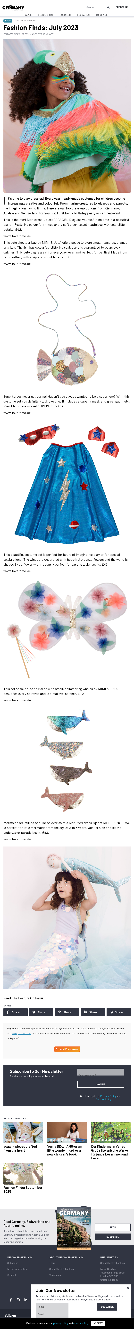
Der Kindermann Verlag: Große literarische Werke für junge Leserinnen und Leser (109, 1152)
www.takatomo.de (17, 236)
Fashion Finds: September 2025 (22, 1189)
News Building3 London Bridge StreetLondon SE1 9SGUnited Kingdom (112, 1274)
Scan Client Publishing (61, 1269)
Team (52, 1263)
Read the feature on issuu (23, 998)
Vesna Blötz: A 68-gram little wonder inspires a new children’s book (64, 1150)
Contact (11, 1275)
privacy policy (60, 1323)
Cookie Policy (103, 1099)
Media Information (17, 1269)
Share (16, 1012)
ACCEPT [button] (98, 1323)
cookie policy (80, 1323)
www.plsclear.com (21, 1033)
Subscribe (122, 7)
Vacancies (55, 1275)
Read (113, 1227)
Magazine (102, 15)
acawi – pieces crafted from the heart (20, 1148)
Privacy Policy (108, 1096)
